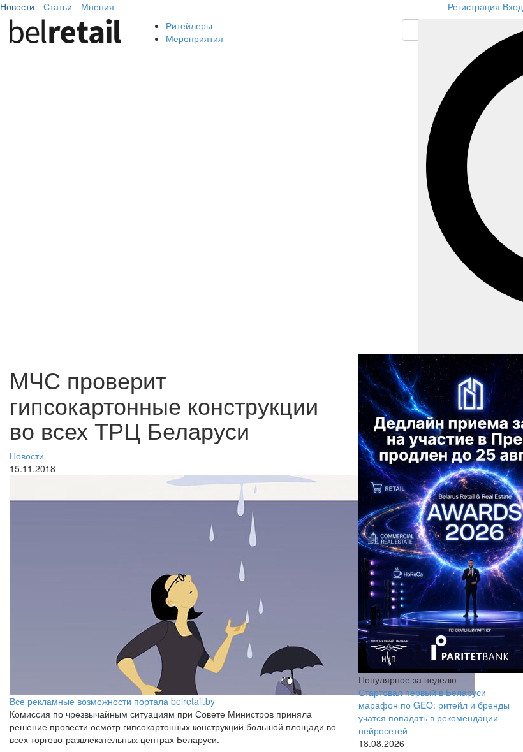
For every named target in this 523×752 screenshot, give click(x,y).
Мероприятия (194, 38)
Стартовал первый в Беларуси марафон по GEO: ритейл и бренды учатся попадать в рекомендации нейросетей (434, 711)
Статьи (57, 6)
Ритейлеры (189, 25)
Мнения (97, 6)
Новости (17, 6)
